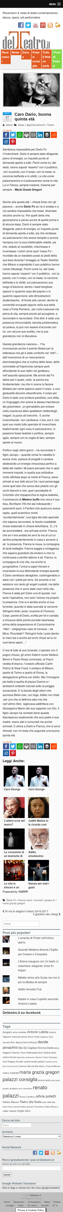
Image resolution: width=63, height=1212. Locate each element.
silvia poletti (46, 1096)
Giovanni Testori (42, 1057)
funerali (38, 900)
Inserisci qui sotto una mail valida (16, 1163)
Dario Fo (11, 900)
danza (19, 1042)
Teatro (50, 125)
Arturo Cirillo (34, 1036)
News (15, 52)
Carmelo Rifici (9, 1042)
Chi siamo (32, 1205)
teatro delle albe (48, 1102)
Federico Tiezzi (18, 1052)
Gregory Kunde (15, 1061)
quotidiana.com (15, 1088)
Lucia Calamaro (20, 1066)
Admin (9, 125)
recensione (27, 1088)
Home (7, 1201)
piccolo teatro (44, 1080)
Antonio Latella (37, 1032)
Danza (25, 54)
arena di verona (19, 1036)
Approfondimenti (36, 125)
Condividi (7, 130)
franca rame (25, 900)
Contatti (45, 1205)
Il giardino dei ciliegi (46, 914)
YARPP (23, 892)
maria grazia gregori (14, 903)
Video (21, 1205)
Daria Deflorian (30, 1042)
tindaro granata (26, 1106)
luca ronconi (8, 1066)
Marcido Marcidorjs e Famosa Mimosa (44, 1066)
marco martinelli (11, 1072)
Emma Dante (46, 1047)
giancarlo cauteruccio (26, 1057)
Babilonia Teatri (46, 1037)
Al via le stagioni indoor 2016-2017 (26, 911)
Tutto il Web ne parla (47, 59)
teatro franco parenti (11, 1106)
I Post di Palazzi (56, 59)
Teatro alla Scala (30, 1102)
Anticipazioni (34, 1201)
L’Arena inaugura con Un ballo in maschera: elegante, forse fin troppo (38, 965)
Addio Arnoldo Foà (29, 989)
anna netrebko (20, 1032)
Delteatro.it (35, 1195)
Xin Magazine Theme (31, 1198)
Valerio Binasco (51, 1106)
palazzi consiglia (20, 1079)
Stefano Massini (11, 1102)
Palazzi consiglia (36, 59)
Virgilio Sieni (23, 1110)
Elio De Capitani (28, 1047)
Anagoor (7, 1032)
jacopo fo (50, 900)
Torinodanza (39, 1106)
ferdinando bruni (35, 1052)
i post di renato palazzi (34, 1061)
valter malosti (9, 1110)
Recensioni (5, 56)
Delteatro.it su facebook (22, 1012)
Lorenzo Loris (51, 1061)
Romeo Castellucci (27, 1096)
